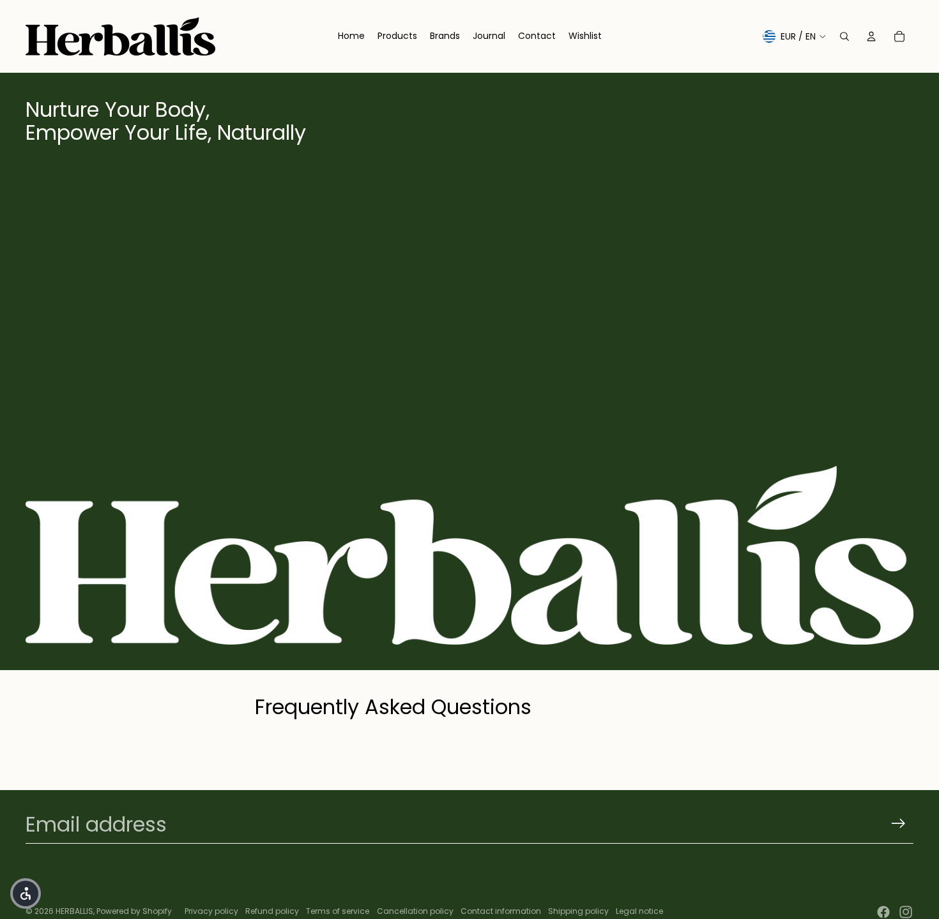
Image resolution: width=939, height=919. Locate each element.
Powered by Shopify (134, 911)
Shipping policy (578, 911)
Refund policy (272, 911)
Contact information (501, 911)
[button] (25, 893)
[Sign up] (898, 824)
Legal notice (639, 911)
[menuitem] (351, 36)
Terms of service (337, 911)
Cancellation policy (415, 911)
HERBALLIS (74, 911)
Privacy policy (211, 911)
